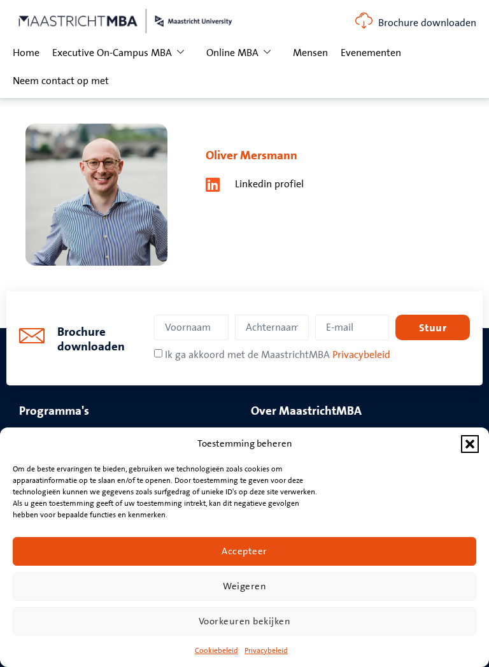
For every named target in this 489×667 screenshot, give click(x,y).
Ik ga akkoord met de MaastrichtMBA (277, 355)
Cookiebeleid (216, 651)
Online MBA (232, 53)
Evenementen (371, 53)
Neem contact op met (61, 81)
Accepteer (244, 551)
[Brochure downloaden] (364, 21)
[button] (470, 444)
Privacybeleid (266, 651)
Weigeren (244, 586)
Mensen (310, 53)
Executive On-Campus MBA (112, 53)
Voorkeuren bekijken (245, 621)
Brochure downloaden (427, 23)
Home (26, 53)
